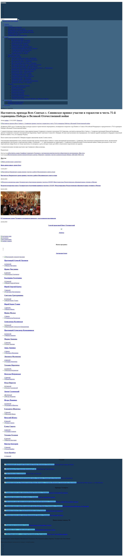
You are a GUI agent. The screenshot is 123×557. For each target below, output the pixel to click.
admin (6, 120)
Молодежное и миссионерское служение (20, 30)
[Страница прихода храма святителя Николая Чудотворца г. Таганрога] (26, 492)
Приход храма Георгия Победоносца (67, 501)
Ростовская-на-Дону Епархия (45, 469)
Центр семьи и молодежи (33, 473)
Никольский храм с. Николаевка (21, 73)
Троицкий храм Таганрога (20, 53)
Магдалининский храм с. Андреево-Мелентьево (26, 64)
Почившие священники (15, 103)
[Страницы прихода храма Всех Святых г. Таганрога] (21, 497)
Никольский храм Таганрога (20, 45)
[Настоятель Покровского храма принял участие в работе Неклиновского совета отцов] (28, 172)
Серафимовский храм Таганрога (22, 50)
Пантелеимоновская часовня (20, 95)
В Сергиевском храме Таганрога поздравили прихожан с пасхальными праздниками (28, 218)
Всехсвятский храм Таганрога (21, 40)
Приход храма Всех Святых (46, 497)
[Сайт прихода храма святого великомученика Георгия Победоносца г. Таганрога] (30, 501)
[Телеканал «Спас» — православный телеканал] (19, 529)
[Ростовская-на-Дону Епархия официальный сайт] (20, 469)
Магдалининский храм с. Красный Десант (25, 66)
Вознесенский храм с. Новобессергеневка (24, 60)
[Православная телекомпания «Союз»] (16, 525)
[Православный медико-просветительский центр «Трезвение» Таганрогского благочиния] (32, 478)
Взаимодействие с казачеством (17, 35)
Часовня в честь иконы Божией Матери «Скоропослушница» (30, 99)
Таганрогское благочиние (16, 38)
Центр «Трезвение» (67, 478)
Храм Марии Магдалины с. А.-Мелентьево (89, 482)
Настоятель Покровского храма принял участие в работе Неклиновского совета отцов (29, 175)
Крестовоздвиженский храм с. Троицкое (24, 63)
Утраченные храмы (14, 55)
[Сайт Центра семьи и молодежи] (15, 473)
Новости (19, 120)
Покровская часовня (18, 97)
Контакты (7, 105)
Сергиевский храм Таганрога (21, 51)
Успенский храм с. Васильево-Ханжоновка (25, 81)
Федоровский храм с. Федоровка (22, 82)
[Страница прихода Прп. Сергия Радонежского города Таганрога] (25, 510)
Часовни (10, 84)
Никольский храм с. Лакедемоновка (23, 71)
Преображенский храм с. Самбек (22, 74)
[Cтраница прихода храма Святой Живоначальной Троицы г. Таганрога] (27, 515)
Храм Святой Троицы (56, 515)
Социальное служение (15, 27)
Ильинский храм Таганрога (20, 43)
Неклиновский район (14, 56)
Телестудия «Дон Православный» (57, 534)
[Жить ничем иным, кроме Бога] (11, 162)
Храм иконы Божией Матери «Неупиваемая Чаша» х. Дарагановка (32, 68)
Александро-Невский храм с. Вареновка (24, 58)
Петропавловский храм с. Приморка (23, 76)
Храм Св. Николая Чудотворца (58, 492)
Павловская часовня (18, 94)
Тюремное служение (14, 34)
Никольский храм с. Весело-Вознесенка (24, 69)
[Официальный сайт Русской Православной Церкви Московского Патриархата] (29, 464)
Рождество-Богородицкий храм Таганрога (25, 48)
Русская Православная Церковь (64, 464)
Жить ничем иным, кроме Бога (11, 165)
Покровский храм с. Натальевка (21, 77)
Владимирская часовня (19, 87)
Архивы (3, 2)
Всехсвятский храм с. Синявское (22, 61)
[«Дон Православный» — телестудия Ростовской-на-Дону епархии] (25, 534)
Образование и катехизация (16, 29)
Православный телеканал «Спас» (45, 529)
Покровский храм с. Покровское (22, 79)
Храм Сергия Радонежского (54, 510)
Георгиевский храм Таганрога (21, 42)
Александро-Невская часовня (21, 86)
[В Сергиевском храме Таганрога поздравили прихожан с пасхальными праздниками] (20, 214)
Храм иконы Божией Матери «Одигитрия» (75, 506)
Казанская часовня (17, 89)
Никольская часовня (18, 92)
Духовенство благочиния (15, 102)
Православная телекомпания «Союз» (40, 525)
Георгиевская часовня (18, 90)
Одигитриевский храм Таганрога (22, 47)
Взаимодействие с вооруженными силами (21, 32)
